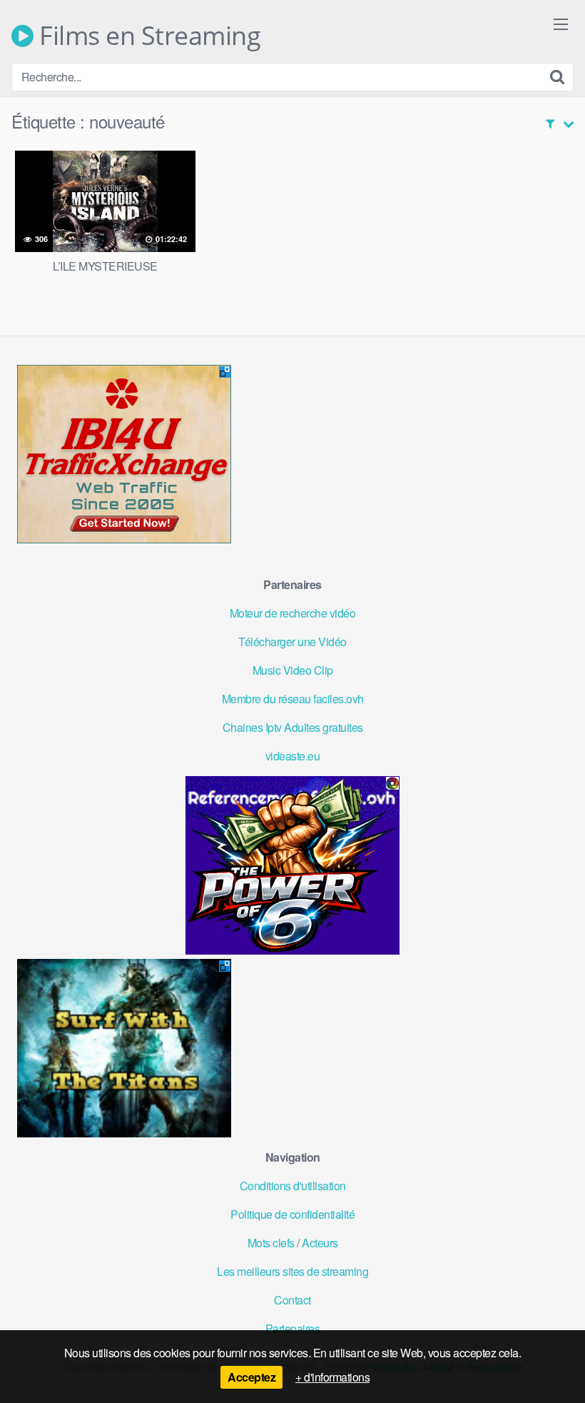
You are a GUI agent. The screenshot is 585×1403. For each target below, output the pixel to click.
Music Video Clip (293, 670)
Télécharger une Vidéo (292, 641)
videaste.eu (292, 756)
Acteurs (320, 1242)
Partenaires (292, 1328)
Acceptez (251, 1377)
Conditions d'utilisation (293, 1185)
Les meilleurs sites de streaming (292, 1271)
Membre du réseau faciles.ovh (293, 698)
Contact (292, 1300)
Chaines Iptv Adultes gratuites (293, 727)
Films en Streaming (147, 36)
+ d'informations (332, 1377)
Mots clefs (271, 1242)
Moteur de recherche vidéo (293, 613)
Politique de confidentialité (292, 1214)
